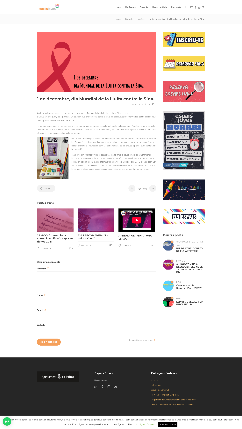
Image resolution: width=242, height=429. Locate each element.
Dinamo (154, 380)
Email (40, 310)
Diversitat (129, 19)
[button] (7, 421)
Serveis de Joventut (160, 390)
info (178, 282)
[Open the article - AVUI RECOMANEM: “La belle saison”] (87, 220)
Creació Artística (185, 242)
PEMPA (154, 405)
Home (118, 19)
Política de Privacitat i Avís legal (165, 395)
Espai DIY (180, 261)
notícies (141, 19)
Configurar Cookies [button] (145, 424)
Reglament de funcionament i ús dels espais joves (173, 400)
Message (41, 268)
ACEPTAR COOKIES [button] (168, 424)
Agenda (144, 7)
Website (41, 325)
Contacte (176, 7)
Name (40, 295)
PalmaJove (156, 385)
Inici (119, 7)
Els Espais (130, 7)
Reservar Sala (159, 7)
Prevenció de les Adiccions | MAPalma (177, 405)
